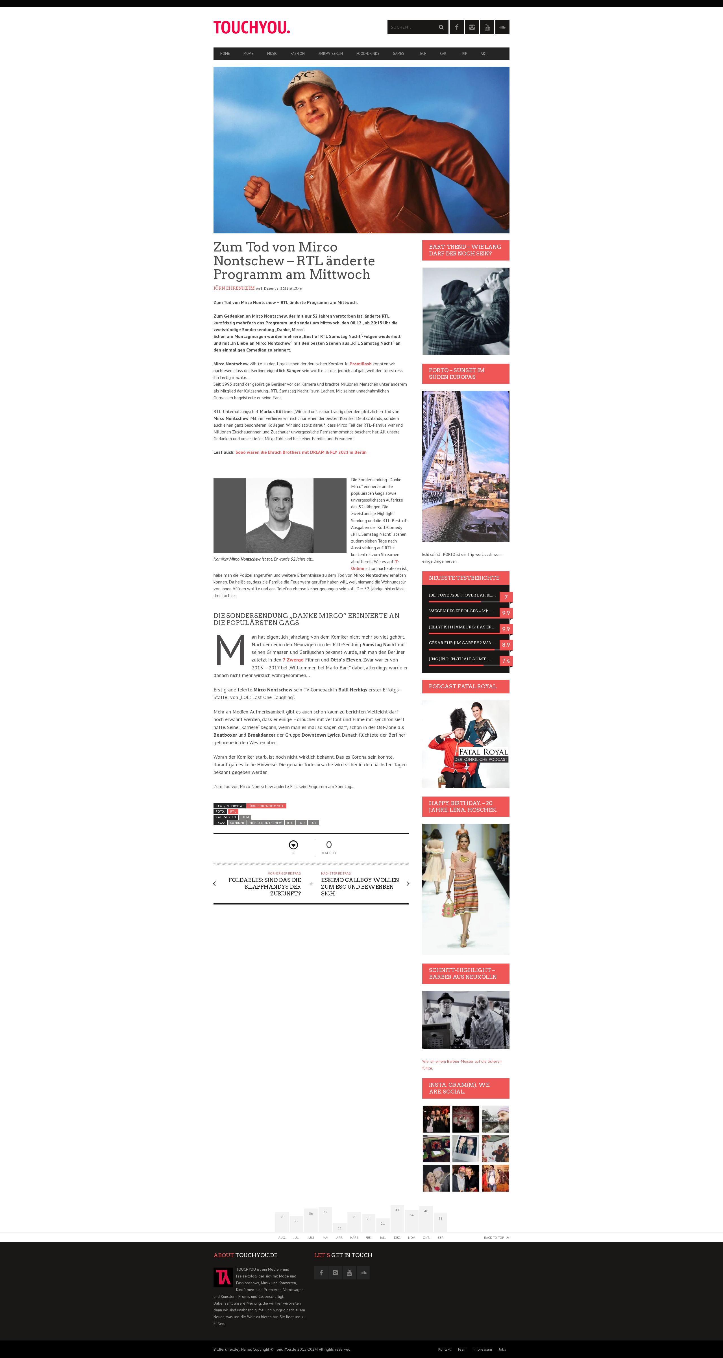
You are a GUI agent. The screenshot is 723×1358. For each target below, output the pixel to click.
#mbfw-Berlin (330, 53)
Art (484, 53)
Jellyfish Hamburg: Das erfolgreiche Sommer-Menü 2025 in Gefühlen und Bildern (466, 627)
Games (398, 53)
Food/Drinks (367, 53)
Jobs (502, 1349)
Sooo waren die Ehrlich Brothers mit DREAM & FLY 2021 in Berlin (301, 452)
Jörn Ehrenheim (234, 288)
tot (313, 823)
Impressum (482, 1349)
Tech (422, 53)
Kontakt (444, 1349)
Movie (248, 53)
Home (225, 53)
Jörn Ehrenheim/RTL (266, 806)
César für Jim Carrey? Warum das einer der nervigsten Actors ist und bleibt (466, 643)
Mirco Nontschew (265, 823)
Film (245, 817)
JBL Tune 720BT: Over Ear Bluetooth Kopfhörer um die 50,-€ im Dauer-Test (466, 595)
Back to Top (494, 1237)
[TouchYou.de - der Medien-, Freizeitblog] (288, 27)
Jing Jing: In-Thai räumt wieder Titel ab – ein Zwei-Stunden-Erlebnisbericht (466, 659)
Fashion (298, 53)
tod (301, 823)
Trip (463, 53)
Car (443, 53)
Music (272, 53)
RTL (233, 812)
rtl (290, 823)
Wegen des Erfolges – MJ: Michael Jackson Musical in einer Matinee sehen (466, 611)
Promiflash (361, 363)
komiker (237, 823)
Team (462, 1349)
